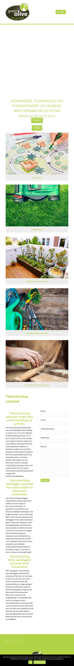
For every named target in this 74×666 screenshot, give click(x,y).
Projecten (37, 120)
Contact (37, 128)
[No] (72, 660)
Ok (30, 662)
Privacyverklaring (39, 662)
